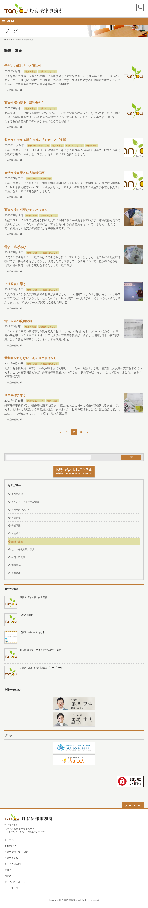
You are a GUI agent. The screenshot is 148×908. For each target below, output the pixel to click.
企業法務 (16, 573)
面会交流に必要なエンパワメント (27, 209)
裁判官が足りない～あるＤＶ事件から (30, 358)
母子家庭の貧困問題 (18, 321)
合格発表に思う (15, 284)
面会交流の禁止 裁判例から (24, 102)
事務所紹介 (10, 846)
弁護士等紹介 (11, 857)
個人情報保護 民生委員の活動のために (40, 650)
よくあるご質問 (12, 863)
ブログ (7, 870)
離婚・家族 (30, 71)
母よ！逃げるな (15, 247)
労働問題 (16, 525)
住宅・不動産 (18, 557)
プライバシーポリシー (16, 882)
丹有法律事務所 (69, 900)
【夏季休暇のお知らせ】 (32, 632)
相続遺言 (16, 533)
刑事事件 (16, 565)
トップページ (11, 840)
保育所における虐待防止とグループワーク (42, 667)
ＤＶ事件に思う (15, 395)
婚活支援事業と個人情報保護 (24, 172)
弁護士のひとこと (47, 71)
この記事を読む (11, 90)
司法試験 (16, 517)
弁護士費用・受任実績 (16, 852)
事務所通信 (91, 145)
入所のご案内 (27, 615)
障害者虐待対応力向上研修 (33, 597)
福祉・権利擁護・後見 (38, 145)
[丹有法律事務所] (33, 10)
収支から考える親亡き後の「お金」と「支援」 (36, 139)
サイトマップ (11, 888)
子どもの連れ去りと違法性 (22, 65)
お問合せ (9, 876)
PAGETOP (135, 805)
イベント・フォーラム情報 (25, 501)
